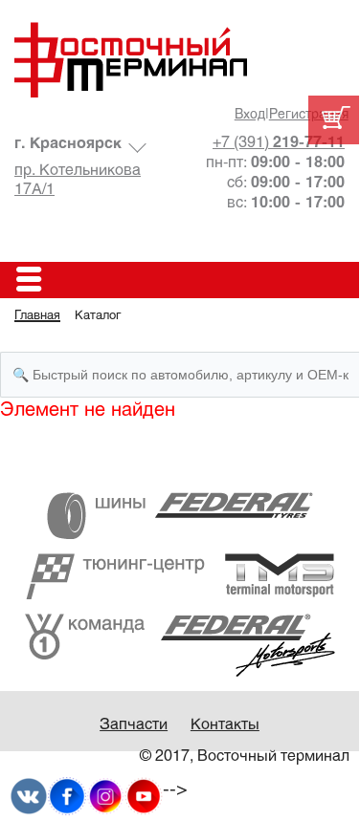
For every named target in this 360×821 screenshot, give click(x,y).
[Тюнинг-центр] (180, 576)
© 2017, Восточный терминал (244, 756)
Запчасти (134, 725)
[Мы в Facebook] (67, 796)
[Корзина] (333, 120)
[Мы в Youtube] (143, 796)
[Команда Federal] (180, 645)
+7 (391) (279, 143)
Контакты (225, 725)
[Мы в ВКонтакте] (29, 796)
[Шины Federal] (180, 516)
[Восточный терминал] (179, 59)
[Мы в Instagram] (105, 796)
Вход (250, 115)
